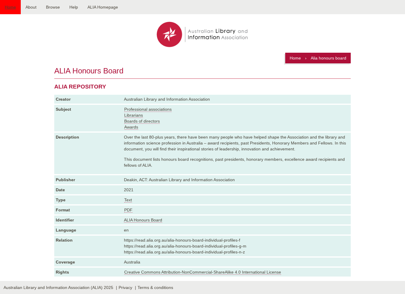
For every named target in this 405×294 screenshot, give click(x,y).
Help (73, 7)
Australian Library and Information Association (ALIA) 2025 (58, 287)
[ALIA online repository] (202, 35)
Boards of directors (142, 121)
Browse (53, 7)
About (30, 7)
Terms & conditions (155, 287)
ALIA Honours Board (143, 220)
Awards (131, 127)
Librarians (133, 115)
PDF (128, 210)
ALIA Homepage (102, 7)
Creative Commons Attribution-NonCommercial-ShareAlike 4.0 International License (202, 272)
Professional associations (148, 109)
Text (128, 199)
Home (10, 7)
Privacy (125, 287)
